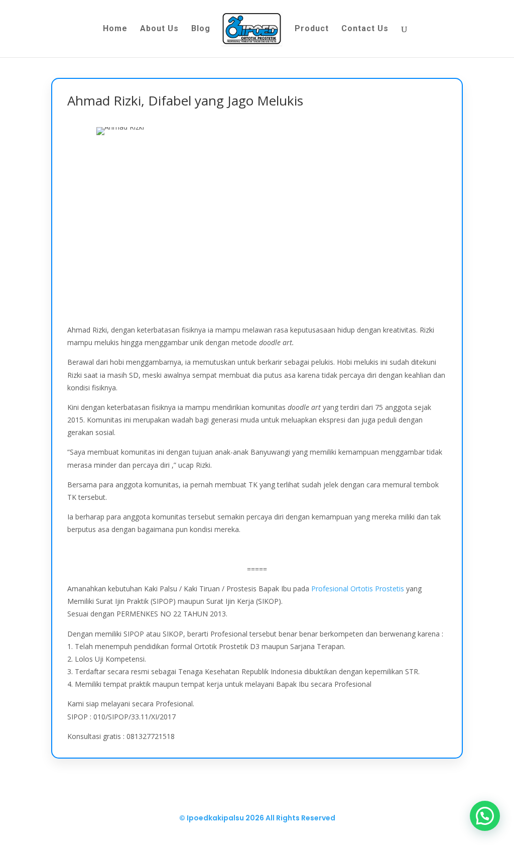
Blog (200, 29)
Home (115, 29)
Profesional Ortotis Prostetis (357, 588)
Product (312, 29)
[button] (485, 816)
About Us (159, 29)
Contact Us (365, 29)
